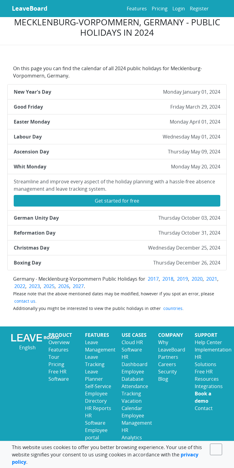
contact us (24, 301)
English (27, 347)
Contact (204, 408)
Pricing (160, 8)
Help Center (208, 342)
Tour (53, 357)
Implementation (213, 349)
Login (178, 8)
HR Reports (98, 408)
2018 (167, 278)
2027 (78, 286)
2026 (63, 286)
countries (173, 308)
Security (167, 371)
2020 (197, 278)
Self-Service (98, 386)
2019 (182, 278)
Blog (163, 379)
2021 (211, 278)
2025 (49, 286)
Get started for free (117, 200)
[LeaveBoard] (25, 337)
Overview (58, 342)
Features (137, 8)
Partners (168, 357)
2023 (34, 286)
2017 (153, 278)
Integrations (209, 386)
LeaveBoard (30, 8)
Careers (167, 364)
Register (199, 8)
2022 (19, 286)
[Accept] (216, 449)
